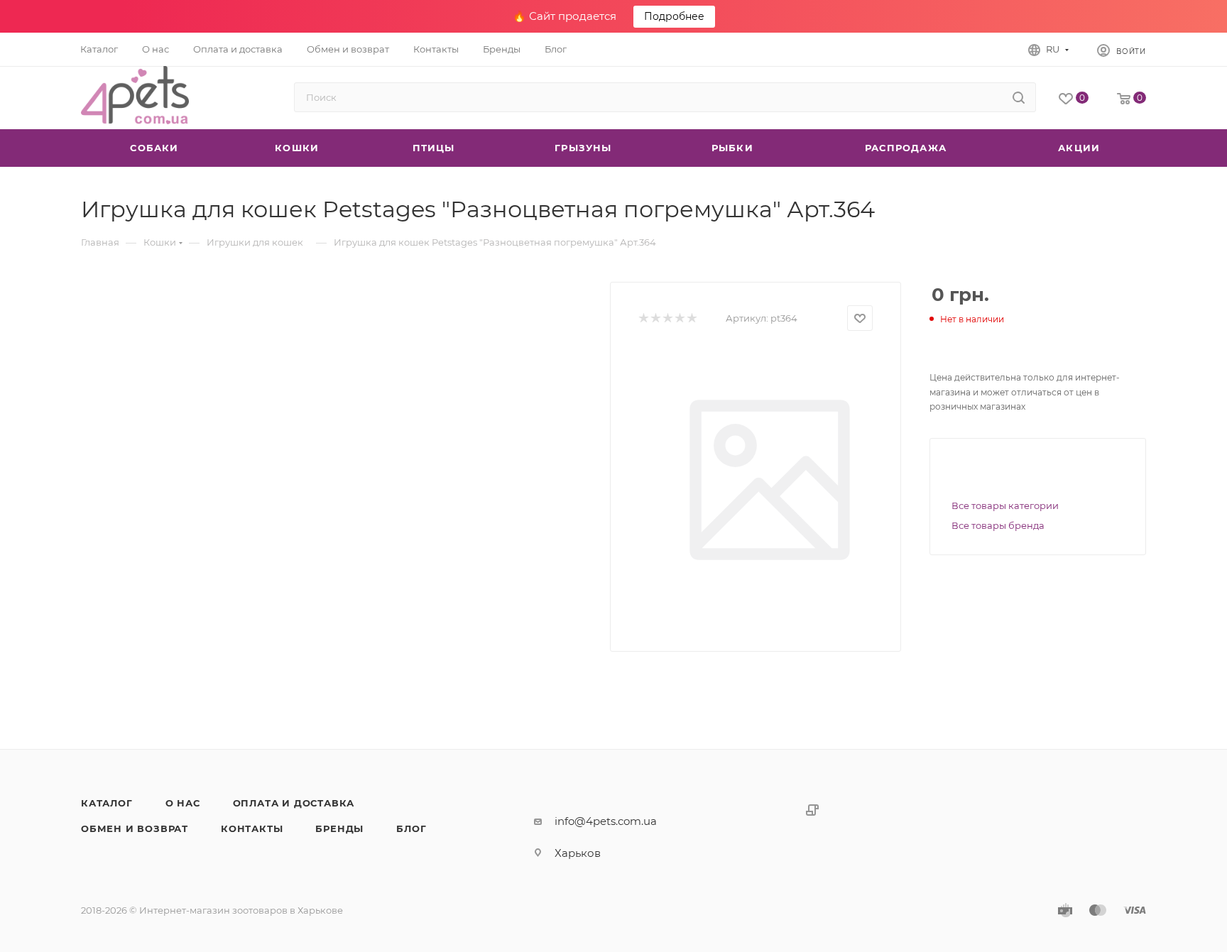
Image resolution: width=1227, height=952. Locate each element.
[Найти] (1018, 97)
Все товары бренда (998, 525)
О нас (182, 803)
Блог (411, 828)
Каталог (107, 803)
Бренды (339, 828)
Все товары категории (1005, 505)
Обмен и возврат (134, 828)
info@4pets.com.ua (606, 821)
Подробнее (674, 16)
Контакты (252, 828)
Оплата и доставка (294, 803)
